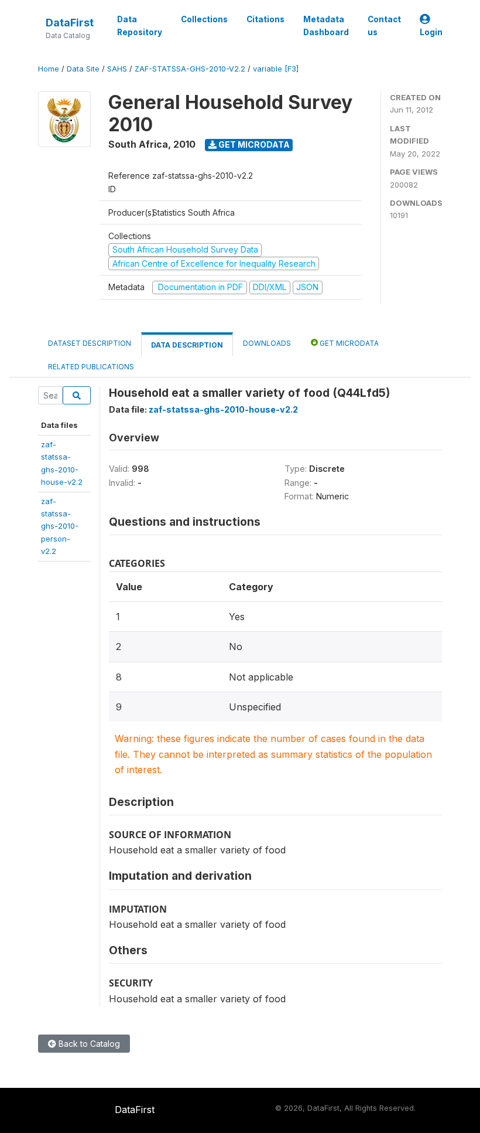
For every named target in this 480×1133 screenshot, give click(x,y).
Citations (265, 19)
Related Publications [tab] (91, 366)
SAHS (117, 68)
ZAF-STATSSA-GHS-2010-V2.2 (190, 68)
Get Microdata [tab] (348, 343)
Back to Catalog (88, 1044)
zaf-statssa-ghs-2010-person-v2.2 (59, 526)
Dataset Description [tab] (89, 343)
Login (431, 32)
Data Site (83, 68)
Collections (204, 19)
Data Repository (139, 26)
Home (48, 68)
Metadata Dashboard (326, 26)
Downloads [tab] (267, 343)
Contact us (384, 26)
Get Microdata (253, 144)
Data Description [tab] (187, 345)
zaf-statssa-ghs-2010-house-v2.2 (223, 409)
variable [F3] (276, 68)
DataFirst (70, 22)
